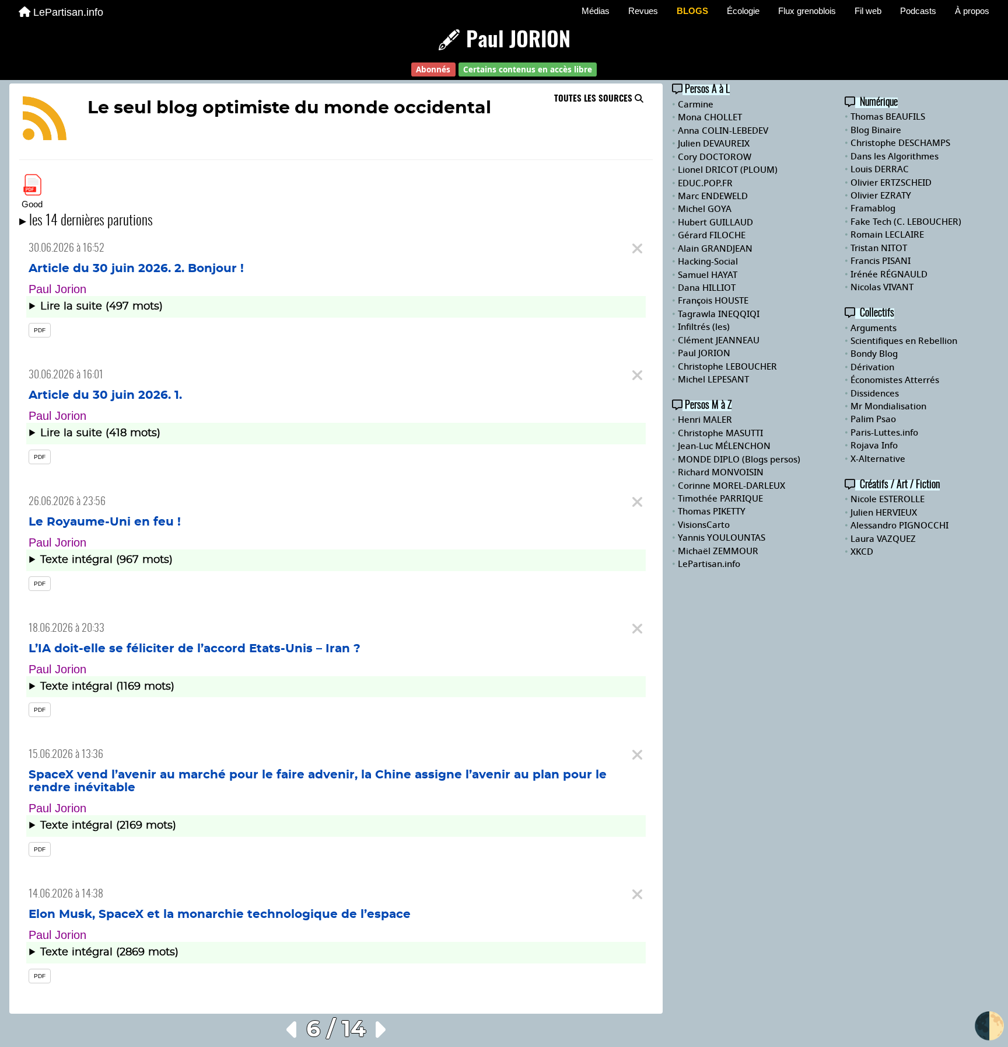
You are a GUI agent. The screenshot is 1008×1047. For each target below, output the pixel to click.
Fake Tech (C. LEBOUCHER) (905, 221)
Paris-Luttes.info (884, 432)
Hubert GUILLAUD (715, 222)
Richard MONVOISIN (721, 472)
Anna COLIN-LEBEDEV (723, 130)
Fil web (868, 11)
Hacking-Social (708, 261)
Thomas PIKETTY (712, 511)
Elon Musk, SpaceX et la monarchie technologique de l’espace (220, 914)
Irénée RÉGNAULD (889, 274)
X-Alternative (877, 459)
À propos (972, 11)
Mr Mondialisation (888, 406)
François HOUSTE (713, 300)
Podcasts (918, 11)
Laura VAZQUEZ (883, 539)
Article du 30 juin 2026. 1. (105, 395)
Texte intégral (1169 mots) (107, 686)
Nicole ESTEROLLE (887, 499)
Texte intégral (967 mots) (106, 560)
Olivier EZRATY (880, 195)
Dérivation (872, 367)
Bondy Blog (874, 353)
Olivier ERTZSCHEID (891, 182)
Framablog (872, 208)
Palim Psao (873, 419)
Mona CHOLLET (710, 117)
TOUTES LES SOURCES (594, 99)
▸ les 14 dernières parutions (86, 221)
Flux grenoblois (807, 11)
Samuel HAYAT (707, 275)
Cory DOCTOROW (714, 157)
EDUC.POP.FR (705, 183)
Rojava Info (874, 445)
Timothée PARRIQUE (720, 498)
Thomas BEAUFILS (887, 116)
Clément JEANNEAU (719, 340)
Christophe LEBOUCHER (727, 366)
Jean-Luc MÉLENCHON (724, 446)
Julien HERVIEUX (883, 512)
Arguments (873, 328)
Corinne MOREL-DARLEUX (731, 485)
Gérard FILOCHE (712, 235)
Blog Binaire (875, 130)
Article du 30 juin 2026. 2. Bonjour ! (136, 268)
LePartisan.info (68, 12)
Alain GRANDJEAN (715, 248)
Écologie (743, 11)
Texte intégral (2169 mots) (108, 825)
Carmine (695, 104)
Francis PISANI (880, 261)
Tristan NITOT (878, 248)
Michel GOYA (705, 209)
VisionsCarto (704, 525)
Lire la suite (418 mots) (100, 433)
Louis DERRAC (879, 169)
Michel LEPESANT (713, 379)
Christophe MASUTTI (720, 433)
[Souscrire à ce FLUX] (44, 120)
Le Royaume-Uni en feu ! (105, 522)
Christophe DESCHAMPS (900, 143)
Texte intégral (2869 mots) (109, 952)
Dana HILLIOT (707, 287)
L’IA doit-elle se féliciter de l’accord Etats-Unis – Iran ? (194, 649)
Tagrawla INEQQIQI (719, 314)
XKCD (861, 551)
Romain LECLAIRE (887, 234)
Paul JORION (704, 353)
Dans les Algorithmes (894, 156)
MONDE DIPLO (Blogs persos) (739, 459)
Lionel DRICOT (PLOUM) (728, 170)
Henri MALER (705, 419)
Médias (596, 11)
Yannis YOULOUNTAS (721, 537)
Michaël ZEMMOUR (718, 551)
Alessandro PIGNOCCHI (899, 525)
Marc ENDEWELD (713, 196)
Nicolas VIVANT (882, 287)
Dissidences (874, 393)
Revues (643, 11)
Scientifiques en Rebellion (903, 341)
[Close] (637, 249)
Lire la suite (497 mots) (101, 306)
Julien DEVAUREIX (714, 143)
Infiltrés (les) (704, 327)
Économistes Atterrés (894, 380)
